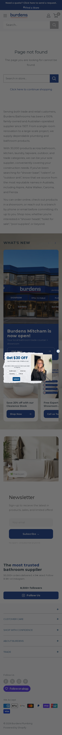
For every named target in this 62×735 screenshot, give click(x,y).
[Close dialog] (58, 351)
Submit (16, 379)
